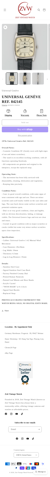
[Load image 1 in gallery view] (12, 79)
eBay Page (9, 353)
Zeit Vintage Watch (21, 472)
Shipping (4, 105)
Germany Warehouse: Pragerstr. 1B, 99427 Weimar (24, 333)
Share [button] (7, 311)
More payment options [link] (25, 135)
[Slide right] (47, 79)
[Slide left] (2, 79)
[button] (5, 10)
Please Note (42, 115)
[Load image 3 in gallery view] (38, 79)
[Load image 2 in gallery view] (25, 79)
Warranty (25, 115)
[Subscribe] (39, 429)
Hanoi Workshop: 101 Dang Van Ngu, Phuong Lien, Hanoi (24, 340)
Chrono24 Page (10, 348)
